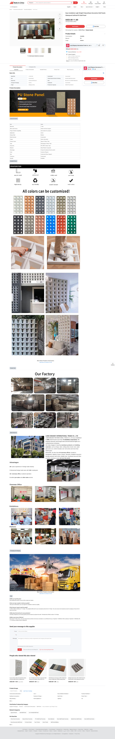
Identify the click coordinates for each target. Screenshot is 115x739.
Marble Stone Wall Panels (76, 719)
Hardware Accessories (14, 696)
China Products (31, 729)
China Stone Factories (15, 719)
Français (40, 730)
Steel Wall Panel (23, 712)
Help (82, 6)
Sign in (104, 3)
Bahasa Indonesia (94, 730)
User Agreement (65, 733)
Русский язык (45, 730)
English (26, 730)
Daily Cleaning (12, 698)
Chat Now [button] (96, 26)
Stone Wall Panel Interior (89, 719)
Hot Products (24, 729)
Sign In (67, 60)
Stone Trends (45, 722)
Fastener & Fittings (37, 696)
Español (30, 730)
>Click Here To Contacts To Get (45, 362)
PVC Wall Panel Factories (40, 719)
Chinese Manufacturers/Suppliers (42, 729)
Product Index (80, 729)
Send (20, 649)
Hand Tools (60, 696)
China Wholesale (52, 729)
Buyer (75, 6)
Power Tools (84, 696)
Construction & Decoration (18, 9)
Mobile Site (86, 729)
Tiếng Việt (88, 730)
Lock (35, 693)
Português (35, 730)
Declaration (71, 733)
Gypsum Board (14, 712)
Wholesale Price (59, 729)
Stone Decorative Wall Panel (16, 722)
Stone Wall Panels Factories (62, 719)
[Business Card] (103, 73)
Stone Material (51, 719)
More (11, 724)
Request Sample (89, 30)
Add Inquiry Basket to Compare (36, 56)
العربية (64, 730)
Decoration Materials (28, 9)
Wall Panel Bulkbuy (55, 722)
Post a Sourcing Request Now (47, 649)
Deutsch (55, 730)
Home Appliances (37, 698)
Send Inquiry (75, 26)
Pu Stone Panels (28, 722)
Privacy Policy (77, 733)
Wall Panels (35, 9)
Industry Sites (66, 729)
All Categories (14, 6)
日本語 (72, 730)
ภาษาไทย (79, 730)
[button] (77, 69)
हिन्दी (75, 730)
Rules (104, 6)
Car (82, 698)
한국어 (68, 730)
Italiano (51, 730)
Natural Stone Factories (27, 719)
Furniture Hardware (85, 693)
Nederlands (60, 730)
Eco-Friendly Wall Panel (33, 712)
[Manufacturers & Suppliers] (17, 2)
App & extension (89, 6)
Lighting (59, 698)
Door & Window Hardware (63, 693)
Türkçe (83, 730)
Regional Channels (73, 729)
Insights (91, 729)
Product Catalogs (28, 691)
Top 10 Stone (37, 722)
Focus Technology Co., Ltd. (49, 733)
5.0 (89, 69)
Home (11, 9)
